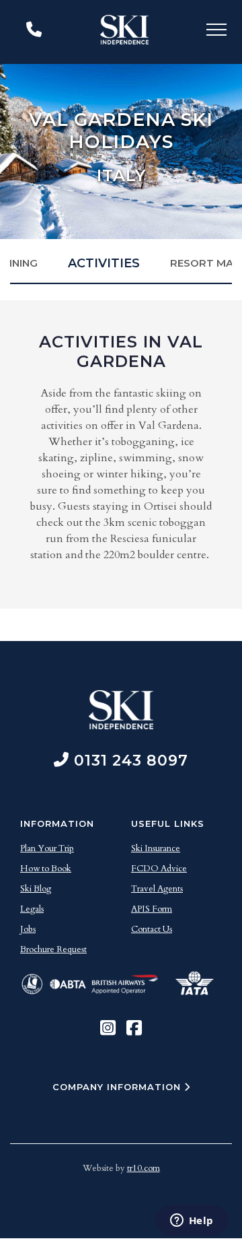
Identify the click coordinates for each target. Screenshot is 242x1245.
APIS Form (151, 909)
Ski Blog (35, 889)
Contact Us (151, 929)
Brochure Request (53, 949)
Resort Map (205, 263)
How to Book (45, 869)
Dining (19, 263)
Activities (104, 263)
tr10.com (143, 1168)
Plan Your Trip (47, 848)
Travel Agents (157, 889)
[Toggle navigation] (216, 32)
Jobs (28, 929)
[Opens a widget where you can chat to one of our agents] (192, 1221)
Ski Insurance (155, 848)
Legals (32, 909)
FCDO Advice (159, 869)
